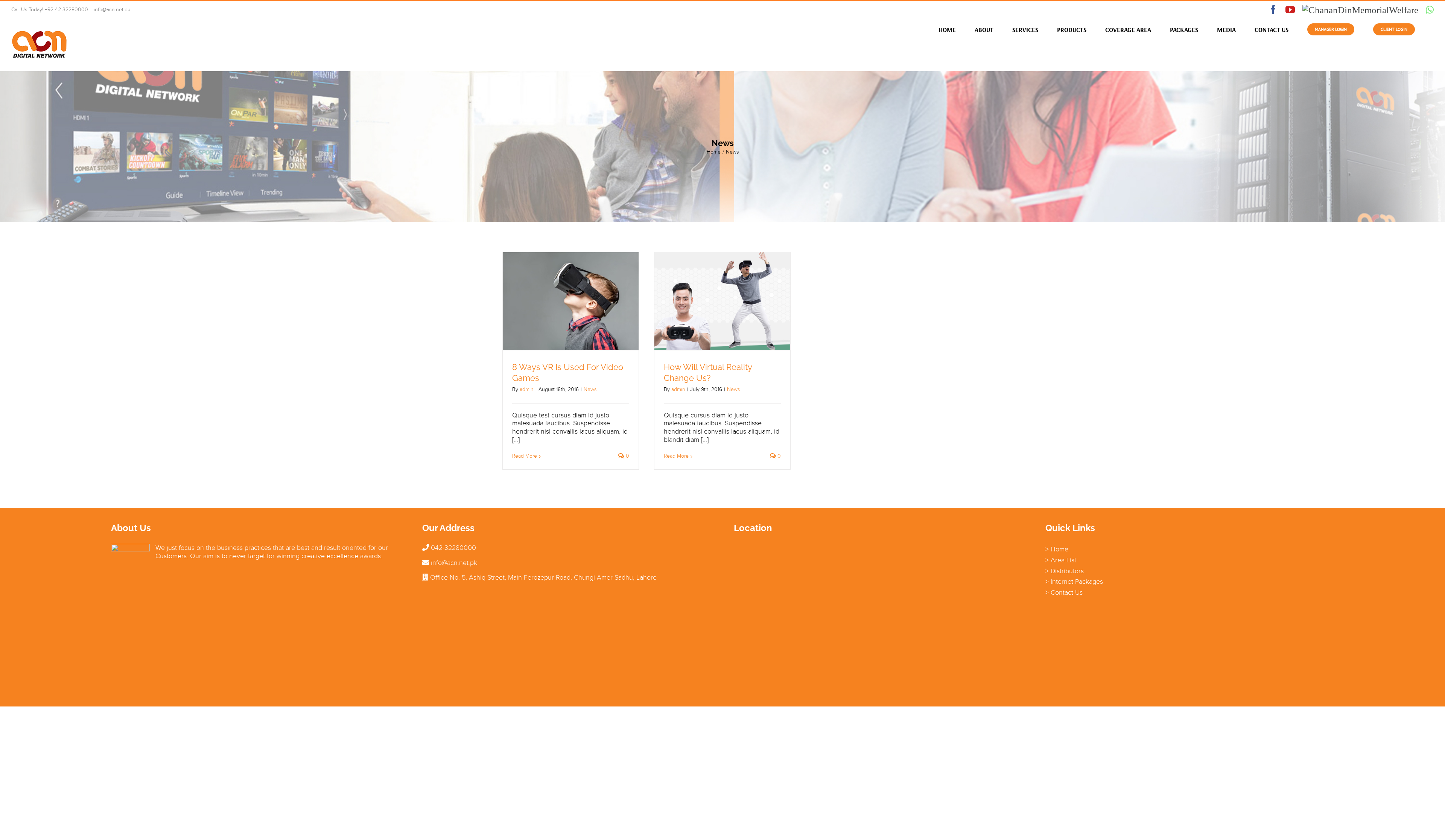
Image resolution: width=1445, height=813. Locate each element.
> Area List (1060, 560)
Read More (524, 456)
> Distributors (1064, 571)
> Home (1056, 549)
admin (527, 389)
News (590, 389)
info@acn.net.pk (112, 9)
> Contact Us (1064, 592)
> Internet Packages (1074, 581)
